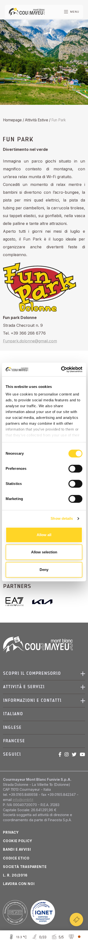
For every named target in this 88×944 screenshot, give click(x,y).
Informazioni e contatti (32, 700)
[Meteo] (17, 937)
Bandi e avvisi (17, 849)
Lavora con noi (18, 884)
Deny (44, 570)
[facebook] (59, 754)
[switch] (75, 468)
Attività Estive (36, 120)
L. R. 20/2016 (15, 875)
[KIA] (42, 601)
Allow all (44, 535)
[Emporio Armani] (16, 601)
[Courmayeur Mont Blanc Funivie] (27, 11)
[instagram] (67, 754)
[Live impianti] (57, 937)
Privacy (11, 832)
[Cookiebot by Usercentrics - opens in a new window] (62, 369)
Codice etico (16, 858)
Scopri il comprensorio (32, 673)
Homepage (12, 120)
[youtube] (82, 754)
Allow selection (44, 552)
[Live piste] (38, 937)
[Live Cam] (74, 937)
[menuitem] (42, 714)
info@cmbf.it (23, 800)
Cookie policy (17, 841)
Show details (62, 518)
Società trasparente (25, 867)
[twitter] (74, 754)
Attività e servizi (23, 686)
